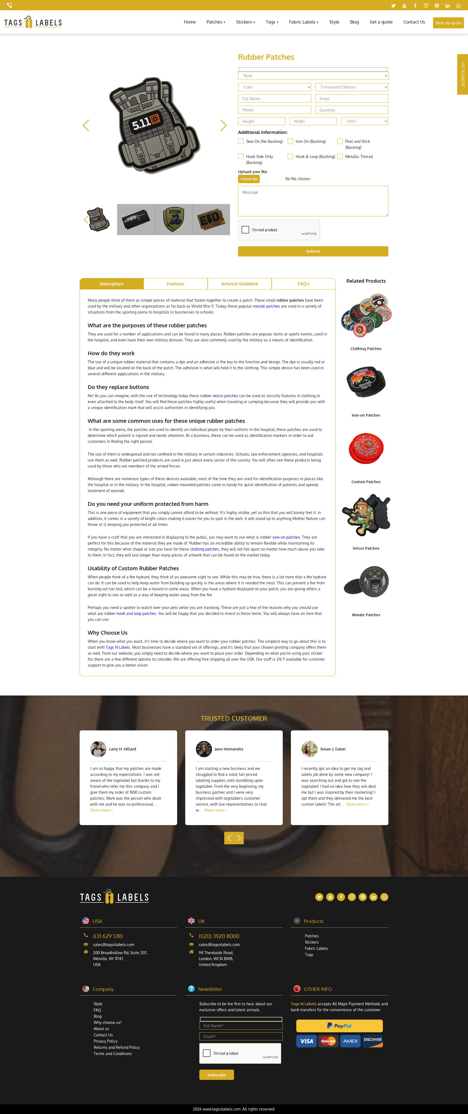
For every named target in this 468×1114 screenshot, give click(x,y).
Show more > (101, 810)
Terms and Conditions (113, 1053)
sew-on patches (286, 537)
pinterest (436, 5)
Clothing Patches (366, 348)
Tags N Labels (118, 647)
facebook (415, 5)
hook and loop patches (136, 613)
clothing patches (204, 549)
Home (190, 22)
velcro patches (225, 395)
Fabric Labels (302, 22)
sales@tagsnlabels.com (113, 944)
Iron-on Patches (366, 415)
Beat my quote (448, 23)
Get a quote (381, 22)
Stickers (244, 22)
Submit (313, 251)
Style (334, 22)
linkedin (447, 5)
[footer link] (114, 902)
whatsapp (458, 5)
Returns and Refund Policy (117, 1047)
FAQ (97, 1010)
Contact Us (414, 22)
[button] (223, 125)
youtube (404, 5)
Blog (354, 22)
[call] (9, 5)
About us (101, 1028)
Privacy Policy (106, 1041)
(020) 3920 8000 (219, 936)
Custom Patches (366, 481)
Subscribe (216, 1074)
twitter (393, 5)
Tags (270, 22)
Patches (214, 22)
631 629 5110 (108, 936)
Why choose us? (108, 1022)
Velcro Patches (366, 548)
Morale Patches (366, 614)
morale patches (266, 306)
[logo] (33, 26)
